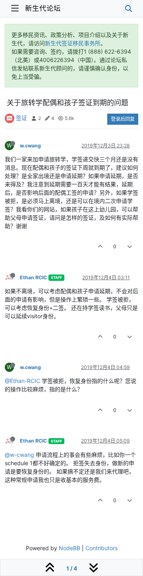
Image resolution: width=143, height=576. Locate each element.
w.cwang (30, 146)
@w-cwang (19, 454)
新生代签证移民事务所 (72, 43)
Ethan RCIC (33, 277)
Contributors (101, 548)
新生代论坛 (43, 8)
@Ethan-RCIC (22, 380)
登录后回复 (123, 119)
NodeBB (69, 548)
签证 (21, 117)
